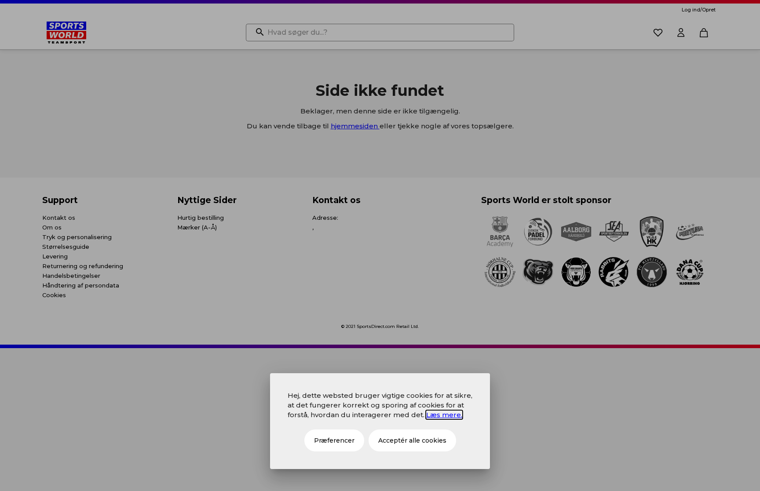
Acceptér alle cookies (412, 440)
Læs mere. (444, 415)
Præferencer (334, 440)
